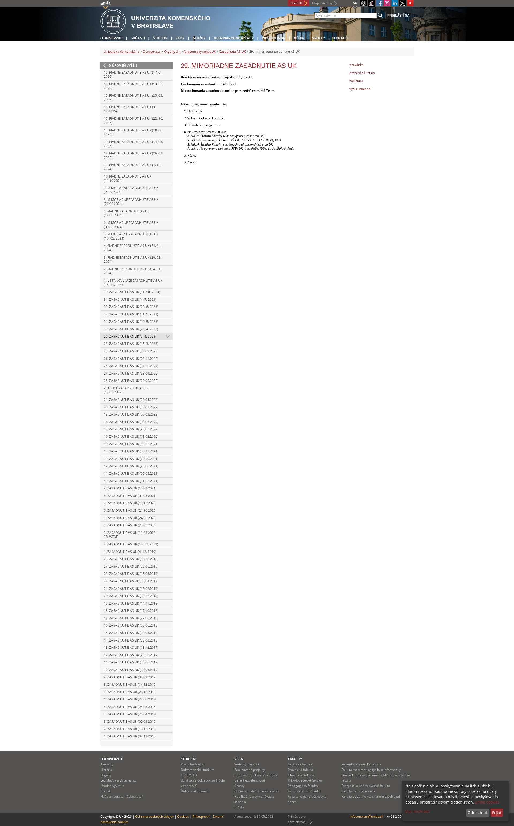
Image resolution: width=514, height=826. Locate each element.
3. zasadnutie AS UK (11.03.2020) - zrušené (131, 534)
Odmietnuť (477, 812)
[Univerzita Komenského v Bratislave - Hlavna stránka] (113, 21)
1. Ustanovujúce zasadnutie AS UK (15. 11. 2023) (133, 282)
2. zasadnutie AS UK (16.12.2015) (130, 729)
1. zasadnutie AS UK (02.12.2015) (130, 736)
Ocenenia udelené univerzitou (256, 791)
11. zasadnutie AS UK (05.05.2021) (131, 473)
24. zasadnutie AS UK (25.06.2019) (131, 566)
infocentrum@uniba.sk (366, 816)
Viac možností (417, 811)
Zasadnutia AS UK (232, 51)
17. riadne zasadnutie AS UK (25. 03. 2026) (133, 97)
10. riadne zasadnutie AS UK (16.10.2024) (127, 178)
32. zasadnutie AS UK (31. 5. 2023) (131, 314)
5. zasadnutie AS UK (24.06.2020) (130, 518)
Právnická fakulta (300, 769)
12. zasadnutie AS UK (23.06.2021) (131, 466)
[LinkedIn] (395, 3)
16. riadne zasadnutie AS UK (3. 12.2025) (130, 109)
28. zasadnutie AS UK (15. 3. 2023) (131, 343)
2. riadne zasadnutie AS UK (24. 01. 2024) (132, 271)
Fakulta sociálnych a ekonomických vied (370, 796)
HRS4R (239, 807)
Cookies (183, 816)
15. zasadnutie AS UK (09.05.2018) (131, 633)
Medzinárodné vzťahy (234, 38)
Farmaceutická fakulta (304, 791)
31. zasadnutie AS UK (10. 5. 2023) (131, 321)
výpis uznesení (360, 88)
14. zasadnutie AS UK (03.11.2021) (131, 451)
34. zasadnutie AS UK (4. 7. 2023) (130, 299)
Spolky (318, 38)
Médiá (299, 38)
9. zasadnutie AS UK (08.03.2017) (130, 677)
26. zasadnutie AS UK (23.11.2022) (131, 358)
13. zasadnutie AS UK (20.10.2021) (131, 459)
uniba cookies (487, 802)
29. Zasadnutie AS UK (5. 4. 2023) (130, 336)
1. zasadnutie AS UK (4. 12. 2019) (130, 551)
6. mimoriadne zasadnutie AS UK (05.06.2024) (131, 224)
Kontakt (341, 38)
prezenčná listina (362, 72)
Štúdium (160, 38)
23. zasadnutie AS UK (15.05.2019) (131, 573)
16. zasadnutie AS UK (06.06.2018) (131, 625)
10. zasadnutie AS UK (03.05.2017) (131, 669)
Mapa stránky (322, 3)
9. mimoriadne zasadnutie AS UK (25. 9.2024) (131, 190)
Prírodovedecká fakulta (305, 780)
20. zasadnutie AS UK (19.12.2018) (131, 596)
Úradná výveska (112, 785)
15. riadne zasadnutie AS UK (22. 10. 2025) (133, 120)
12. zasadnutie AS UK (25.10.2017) (131, 655)
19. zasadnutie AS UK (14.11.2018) (131, 603)
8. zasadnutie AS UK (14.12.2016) (130, 684)
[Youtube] (410, 3)
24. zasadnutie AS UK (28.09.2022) (131, 373)
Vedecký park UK (246, 764)
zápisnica (356, 80)
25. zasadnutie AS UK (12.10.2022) (131, 366)
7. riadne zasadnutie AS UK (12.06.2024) (126, 213)
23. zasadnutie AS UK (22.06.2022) (131, 380)
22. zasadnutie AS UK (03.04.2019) (131, 581)
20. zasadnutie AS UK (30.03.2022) (131, 407)
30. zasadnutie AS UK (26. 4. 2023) (131, 329)
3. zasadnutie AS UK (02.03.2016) (130, 721)
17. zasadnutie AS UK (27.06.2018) (131, 618)
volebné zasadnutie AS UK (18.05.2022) (126, 390)
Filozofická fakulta (301, 775)
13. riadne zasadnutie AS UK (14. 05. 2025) (133, 143)
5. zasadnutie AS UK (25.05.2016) (130, 706)
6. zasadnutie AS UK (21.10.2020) (130, 510)
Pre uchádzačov (192, 764)
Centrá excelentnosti (249, 780)
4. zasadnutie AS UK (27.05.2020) (130, 525)
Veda (180, 38)
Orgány (105, 775)
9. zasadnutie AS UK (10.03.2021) (130, 488)
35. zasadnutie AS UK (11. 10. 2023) (132, 292)
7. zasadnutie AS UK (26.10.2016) (130, 692)
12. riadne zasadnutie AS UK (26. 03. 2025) (133, 155)
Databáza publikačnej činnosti (256, 775)
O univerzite (111, 38)
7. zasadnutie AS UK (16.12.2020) (130, 503)
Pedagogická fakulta (303, 785)
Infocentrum (274, 38)
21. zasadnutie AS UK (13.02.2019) (131, 588)
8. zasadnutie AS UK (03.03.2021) (130, 495)
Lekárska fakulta (300, 764)
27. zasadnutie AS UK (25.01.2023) (131, 351)
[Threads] (363, 3)
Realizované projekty (249, 769)
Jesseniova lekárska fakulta (361, 764)
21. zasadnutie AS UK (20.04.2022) (131, 399)
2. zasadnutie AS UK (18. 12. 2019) (131, 544)
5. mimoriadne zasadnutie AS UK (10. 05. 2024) (131, 236)
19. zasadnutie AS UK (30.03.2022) (131, 414)
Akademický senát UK (200, 51)
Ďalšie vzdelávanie (195, 791)
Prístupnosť (200, 816)
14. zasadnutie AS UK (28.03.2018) (131, 640)
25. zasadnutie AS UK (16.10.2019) (131, 559)
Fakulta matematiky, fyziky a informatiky (371, 769)
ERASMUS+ (189, 775)
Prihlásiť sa (398, 15)
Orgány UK (172, 51)
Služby (199, 38)
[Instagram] (387, 3)
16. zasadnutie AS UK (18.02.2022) (131, 436)
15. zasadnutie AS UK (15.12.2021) (131, 444)
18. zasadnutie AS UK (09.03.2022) (131, 422)
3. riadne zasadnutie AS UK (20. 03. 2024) (132, 259)
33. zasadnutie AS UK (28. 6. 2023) (131, 306)
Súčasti (138, 38)
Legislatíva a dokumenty (118, 780)
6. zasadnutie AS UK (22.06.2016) (130, 699)
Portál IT (296, 3)
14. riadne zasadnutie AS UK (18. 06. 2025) (133, 132)
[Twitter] (402, 3)
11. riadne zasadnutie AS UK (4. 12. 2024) (132, 167)
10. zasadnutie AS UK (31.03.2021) (131, 481)
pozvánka (356, 64)
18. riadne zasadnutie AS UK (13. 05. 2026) (133, 86)
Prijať (496, 812)
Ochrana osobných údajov (154, 816)
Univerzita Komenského (121, 51)
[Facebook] (379, 3)
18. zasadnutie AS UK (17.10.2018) (131, 610)
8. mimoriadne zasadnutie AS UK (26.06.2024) (131, 201)
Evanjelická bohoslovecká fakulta (365, 785)
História (106, 769)
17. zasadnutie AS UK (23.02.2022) (131, 429)
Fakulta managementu (358, 791)
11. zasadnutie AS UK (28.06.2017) (131, 662)
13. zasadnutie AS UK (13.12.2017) (131, 647)
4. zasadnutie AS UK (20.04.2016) (130, 714)
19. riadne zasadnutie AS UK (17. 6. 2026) (132, 74)
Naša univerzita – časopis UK (121, 796)
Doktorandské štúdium (197, 769)
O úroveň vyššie (122, 65)
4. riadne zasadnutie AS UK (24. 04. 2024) (132, 247)
